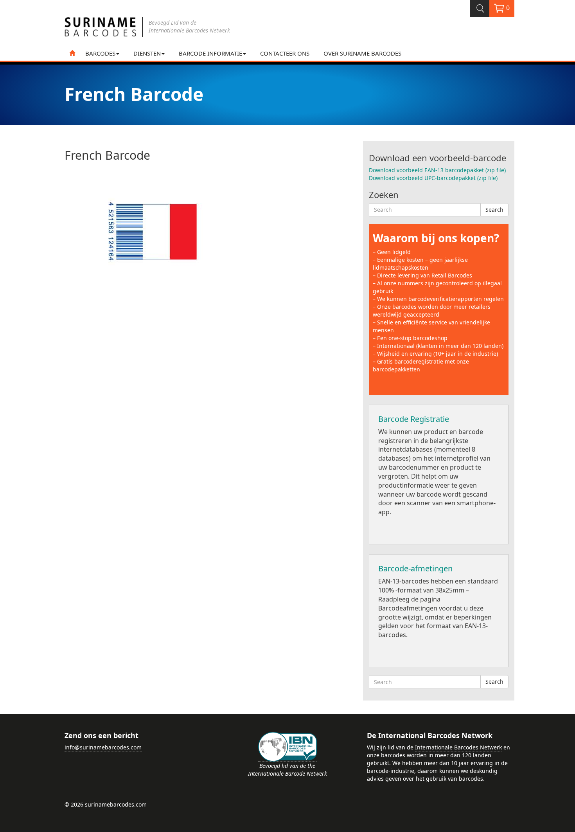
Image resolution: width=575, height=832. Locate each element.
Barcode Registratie (413, 419)
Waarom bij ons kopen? (436, 238)
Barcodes (100, 53)
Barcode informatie (210, 53)
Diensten (147, 53)
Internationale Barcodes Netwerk (458, 747)
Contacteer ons (284, 53)
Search (494, 209)
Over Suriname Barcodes (362, 53)
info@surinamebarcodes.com (103, 747)
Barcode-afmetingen (415, 568)
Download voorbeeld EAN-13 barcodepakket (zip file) (437, 170)
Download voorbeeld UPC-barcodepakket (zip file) (433, 178)
